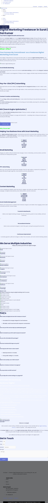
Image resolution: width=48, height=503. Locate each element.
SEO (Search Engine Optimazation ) (11, 12)
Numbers (2, 447)
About (4, 15)
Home (4, 9)
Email (1, 444)
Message (2, 449)
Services (4, 11)
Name (1, 441)
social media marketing (9, 14)
